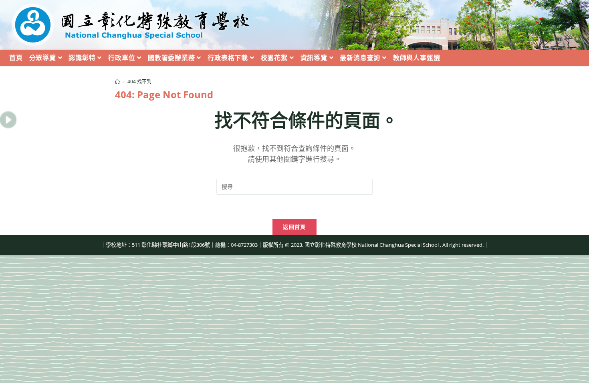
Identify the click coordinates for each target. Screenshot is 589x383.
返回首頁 (294, 226)
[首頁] (117, 81)
